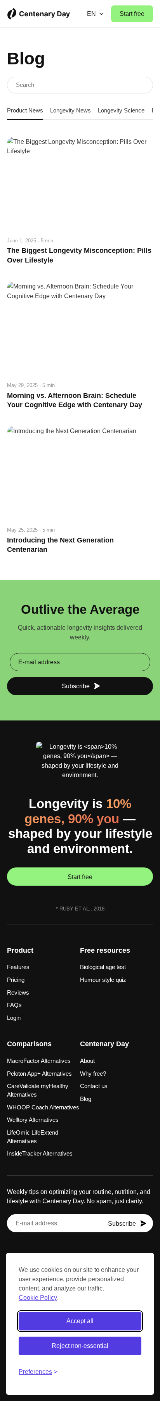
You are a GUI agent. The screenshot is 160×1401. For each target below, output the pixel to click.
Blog (85, 1099)
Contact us (94, 1086)
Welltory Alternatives (33, 1120)
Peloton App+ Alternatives (39, 1074)
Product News (25, 110)
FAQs (14, 1005)
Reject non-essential (80, 1345)
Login (14, 1018)
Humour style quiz (103, 980)
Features (18, 967)
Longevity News (70, 110)
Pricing (15, 980)
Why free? (93, 1074)
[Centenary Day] (38, 13)
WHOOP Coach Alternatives (43, 1107)
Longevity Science (121, 110)
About (87, 1061)
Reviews (18, 993)
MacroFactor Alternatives (39, 1061)
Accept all (80, 1321)
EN (91, 13)
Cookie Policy (38, 1297)
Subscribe (76, 685)
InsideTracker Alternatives (40, 1154)
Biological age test (103, 967)
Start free (132, 13)
